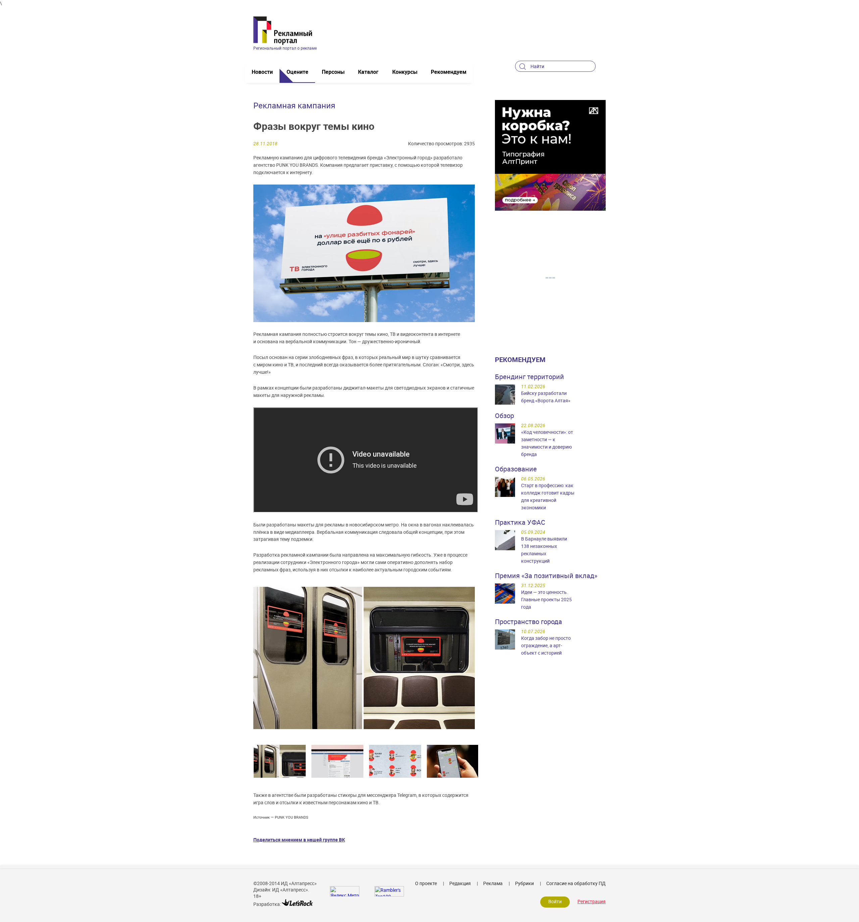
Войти (555, 901)
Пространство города (528, 621)
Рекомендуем (448, 71)
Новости (262, 71)
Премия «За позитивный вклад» (546, 575)
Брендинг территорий (529, 376)
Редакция (460, 883)
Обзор (504, 415)
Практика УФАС (520, 522)
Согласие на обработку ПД (576, 883)
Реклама (493, 883)
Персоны (333, 71)
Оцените (297, 71)
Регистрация (591, 901)
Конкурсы (404, 71)
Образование (516, 468)
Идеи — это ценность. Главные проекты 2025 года (546, 599)
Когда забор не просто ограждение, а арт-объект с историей (546, 645)
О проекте (426, 883)
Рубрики (524, 883)
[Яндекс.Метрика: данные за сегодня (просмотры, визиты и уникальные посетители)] (344, 891)
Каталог (368, 71)
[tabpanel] (279, 761)
